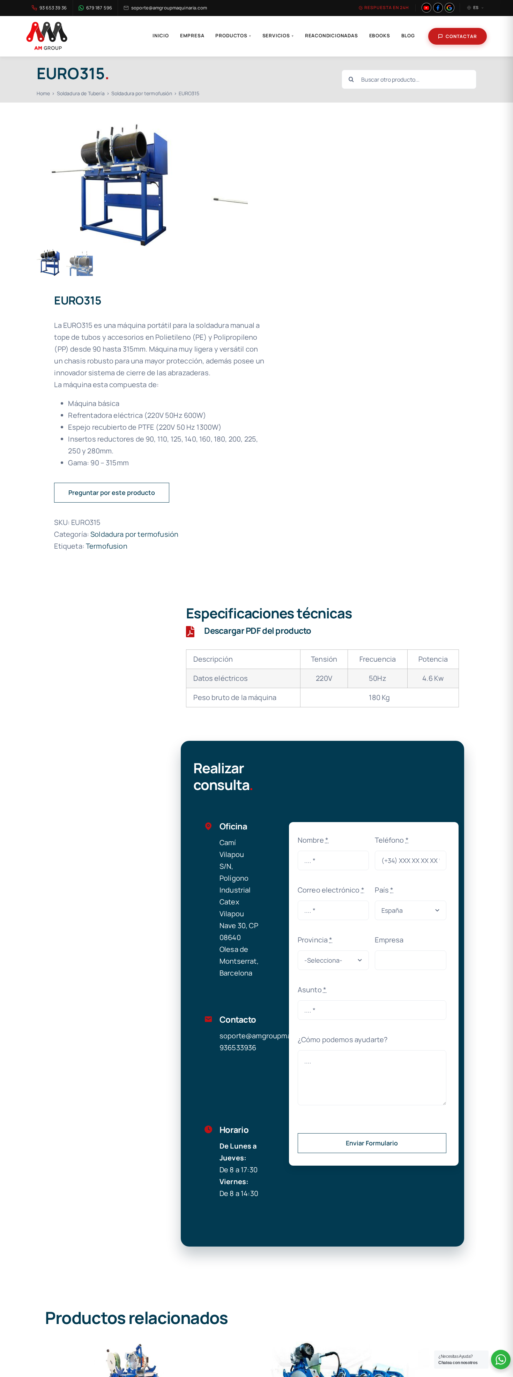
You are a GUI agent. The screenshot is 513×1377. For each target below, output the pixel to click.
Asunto (312, 989)
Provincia (315, 940)
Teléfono (392, 840)
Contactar (461, 36)
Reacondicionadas (331, 35)
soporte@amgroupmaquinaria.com (169, 8)
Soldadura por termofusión (134, 534)
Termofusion (106, 546)
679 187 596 (99, 8)
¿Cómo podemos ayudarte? (343, 1039)
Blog (408, 35)
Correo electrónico (331, 890)
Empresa (192, 35)
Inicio (161, 35)
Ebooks (379, 35)
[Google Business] (449, 7)
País (384, 890)
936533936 (238, 1047)
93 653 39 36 (53, 8)
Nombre (313, 840)
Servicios (278, 35)
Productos (233, 35)
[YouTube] (426, 7)
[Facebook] (438, 7)
